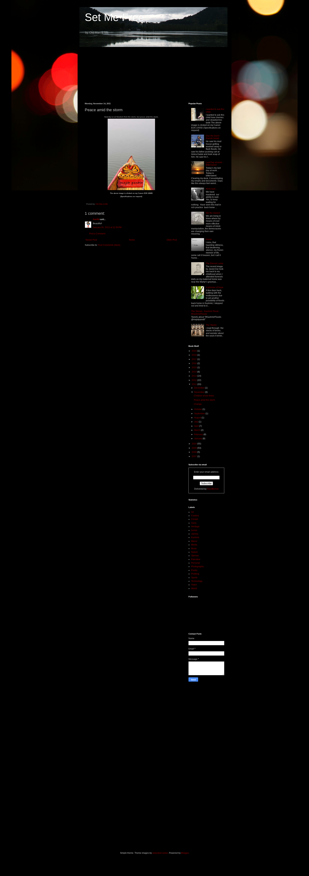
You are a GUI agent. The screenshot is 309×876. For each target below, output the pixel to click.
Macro (194, 541)
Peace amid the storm (204, 400)
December (199, 388)
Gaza (193, 523)
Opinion (195, 555)
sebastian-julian (160, 853)
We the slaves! (213, 213)
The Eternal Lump (214, 263)
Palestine (195, 559)
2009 (194, 448)
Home (132, 240)
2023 (194, 351)
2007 (194, 456)
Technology (196, 581)
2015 (194, 367)
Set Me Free (114, 17)
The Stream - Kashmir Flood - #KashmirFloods (205, 312)
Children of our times (204, 395)
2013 (194, 376)
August (198, 417)
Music (194, 548)
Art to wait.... (211, 189)
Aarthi (96, 219)
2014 (194, 372)
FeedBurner (213, 489)
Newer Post (91, 240)
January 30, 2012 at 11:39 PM (107, 227)
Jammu (194, 534)
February (198, 434)
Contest (195, 515)
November (199, 392)
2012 (194, 380)
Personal (195, 563)
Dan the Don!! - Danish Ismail (213, 137)
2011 (194, 384)
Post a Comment (97, 233)
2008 (194, 452)
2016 (194, 363)
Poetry (194, 570)
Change (198, 404)
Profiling (195, 574)
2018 (194, 355)
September (199, 413)
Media (194, 544)
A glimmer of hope (214, 287)
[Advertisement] (154, 72)
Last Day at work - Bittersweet (214, 163)
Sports (194, 577)
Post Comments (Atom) (109, 245)
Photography (197, 566)
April (196, 426)
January (198, 438)
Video (194, 584)
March (197, 430)
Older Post (172, 240)
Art (192, 512)
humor (194, 530)
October (198, 409)
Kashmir (195, 537)
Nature (194, 552)
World (194, 588)
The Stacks (211, 325)
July (196, 422)
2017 (194, 359)
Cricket (194, 519)
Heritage (195, 526)
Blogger (185, 853)
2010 (194, 443)
